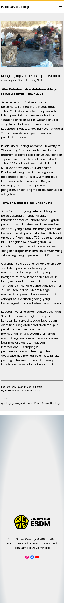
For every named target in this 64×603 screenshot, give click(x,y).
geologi (6, 403)
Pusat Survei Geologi (47, 403)
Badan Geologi (17, 543)
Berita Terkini (34, 386)
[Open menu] (61, 7)
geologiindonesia (22, 403)
